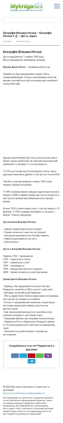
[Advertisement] (31, 120)
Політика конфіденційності (29, 393)
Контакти (8, 393)
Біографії (7, 41)
